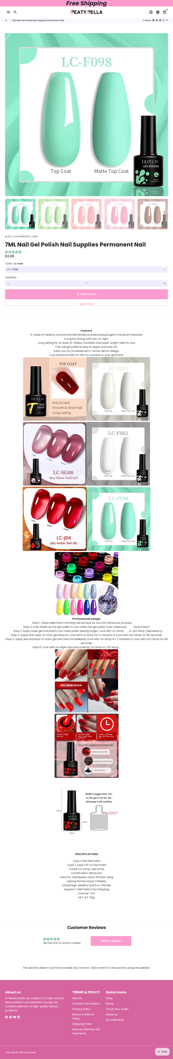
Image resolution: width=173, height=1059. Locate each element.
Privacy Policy (81, 1009)
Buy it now (86, 304)
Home (110, 1004)
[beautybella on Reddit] (18, 1017)
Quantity (11, 277)
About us (111, 1014)
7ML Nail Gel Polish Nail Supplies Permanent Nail (38, 20)
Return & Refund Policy (83, 1016)
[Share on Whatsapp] (164, 20)
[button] (13, 252)
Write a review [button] (111, 941)
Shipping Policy (82, 1024)
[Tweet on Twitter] (157, 20)
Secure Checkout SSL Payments (86, 1031)
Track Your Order (117, 1009)
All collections (115, 1020)
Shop (109, 998)
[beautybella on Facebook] (6, 1017)
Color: (14, 263)
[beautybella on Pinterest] (10, 1017)
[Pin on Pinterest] (160, 20)
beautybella (30, 1052)
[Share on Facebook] (153, 20)
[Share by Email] (167, 20)
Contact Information (86, 1004)
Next (163, 114)
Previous (9, 114)
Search (77, 998)
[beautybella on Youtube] (14, 1017)
